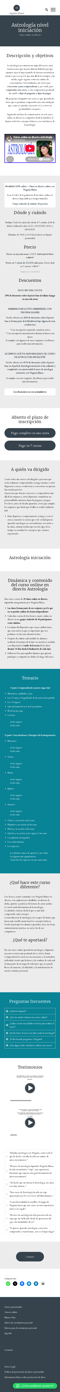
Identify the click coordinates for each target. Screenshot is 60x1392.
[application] (30, 1088)
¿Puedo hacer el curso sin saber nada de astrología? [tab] (32, 1033)
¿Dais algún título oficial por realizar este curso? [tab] (30, 1045)
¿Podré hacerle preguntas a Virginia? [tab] (25, 1039)
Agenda (8, 1333)
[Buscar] (45, 9)
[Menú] (52, 9)
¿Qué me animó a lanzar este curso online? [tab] (28, 1017)
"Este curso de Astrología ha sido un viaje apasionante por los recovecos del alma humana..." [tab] (31, 1194)
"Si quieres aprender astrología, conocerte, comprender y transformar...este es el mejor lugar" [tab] (32, 1230)
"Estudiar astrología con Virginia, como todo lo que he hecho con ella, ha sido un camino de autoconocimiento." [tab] (31, 1156)
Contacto (8, 1350)
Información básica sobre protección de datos (24, 1377)
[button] (30, 1088)
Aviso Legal (9, 1366)
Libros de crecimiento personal (18, 1322)
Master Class (10, 1317)
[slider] (24, 1100)
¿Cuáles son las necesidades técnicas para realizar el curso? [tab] (31, 1025)
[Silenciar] (53, 1100)
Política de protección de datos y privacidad (24, 1371)
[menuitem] (45, 9)
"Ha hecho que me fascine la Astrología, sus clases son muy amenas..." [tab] (31, 1184)
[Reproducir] (6, 1100)
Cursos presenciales (13, 1307)
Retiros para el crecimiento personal (20, 1328)
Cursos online (10, 1312)
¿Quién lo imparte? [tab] (17, 1011)
